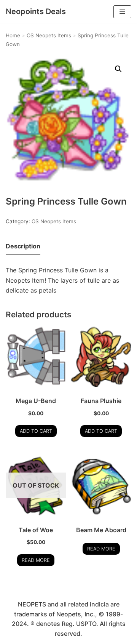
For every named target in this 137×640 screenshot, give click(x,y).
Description (23, 246)
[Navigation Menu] (122, 11)
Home (13, 35)
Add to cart (36, 431)
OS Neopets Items (49, 35)
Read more (36, 560)
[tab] (23, 246)
